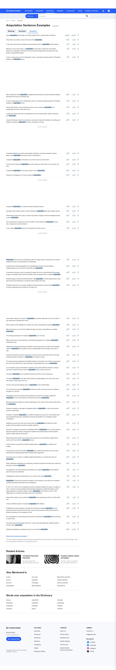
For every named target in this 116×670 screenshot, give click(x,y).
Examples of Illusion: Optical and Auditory (70, 557)
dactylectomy (61, 586)
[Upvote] (68, 35)
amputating (60, 603)
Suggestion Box (91, 634)
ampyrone (9, 609)
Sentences (30, 16)
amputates (35, 603)
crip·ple (8, 580)
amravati (59, 609)
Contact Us (89, 631)
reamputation (10, 586)
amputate (60, 600)
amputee (60, 606)
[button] (103, 11)
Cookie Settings (65, 641)
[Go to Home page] (13, 11)
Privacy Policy (64, 634)
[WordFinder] (109, 11)
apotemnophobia (62, 580)
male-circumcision (62, 583)
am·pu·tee (35, 577)
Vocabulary (37, 644)
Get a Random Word (14, 639)
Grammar (37, 641)
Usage (36, 648)
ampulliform (35, 600)
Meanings (11, 31)
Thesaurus (37, 634)
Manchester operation (63, 577)
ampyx (34, 609)
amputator (35, 580)
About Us (63, 631)
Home (7, 20)
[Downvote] (74, 35)
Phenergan (35, 583)
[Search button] (87, 16)
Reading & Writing (39, 651)
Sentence (13, 20)
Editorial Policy (64, 638)
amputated (9, 603)
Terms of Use (64, 644)
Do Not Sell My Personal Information (66, 649)
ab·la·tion (9, 583)
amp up (8, 600)
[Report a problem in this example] (78, 35)
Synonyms (22, 31)
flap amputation (36, 586)
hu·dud (8, 577)
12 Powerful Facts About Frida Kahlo (30, 557)
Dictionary (37, 631)
